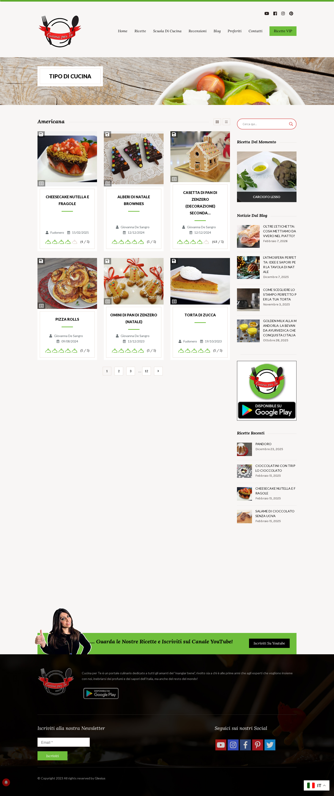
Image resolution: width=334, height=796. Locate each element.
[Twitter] (269, 744)
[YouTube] (220, 744)
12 (146, 371)
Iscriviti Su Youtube (269, 643)
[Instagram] (233, 744)
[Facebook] (245, 744)
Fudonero (57, 232)
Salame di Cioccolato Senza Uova (274, 513)
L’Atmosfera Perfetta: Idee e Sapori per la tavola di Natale (279, 264)
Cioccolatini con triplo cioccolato (275, 468)
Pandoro (263, 444)
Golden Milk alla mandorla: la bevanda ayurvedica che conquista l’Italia (280, 328)
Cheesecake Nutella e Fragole (67, 200)
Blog (217, 31)
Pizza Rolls (67, 319)
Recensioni (198, 31)
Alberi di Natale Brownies (133, 200)
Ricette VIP (283, 31)
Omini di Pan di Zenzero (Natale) (133, 318)
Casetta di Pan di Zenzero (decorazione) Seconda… (200, 202)
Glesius (100, 778)
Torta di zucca (200, 315)
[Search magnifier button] (291, 124)
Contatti (255, 31)
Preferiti (235, 31)
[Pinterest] (257, 744)
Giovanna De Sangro (135, 227)
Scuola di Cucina (167, 31)
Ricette (140, 31)
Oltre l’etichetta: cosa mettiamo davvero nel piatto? (279, 231)
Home (122, 31)
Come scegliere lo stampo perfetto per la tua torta (280, 294)
